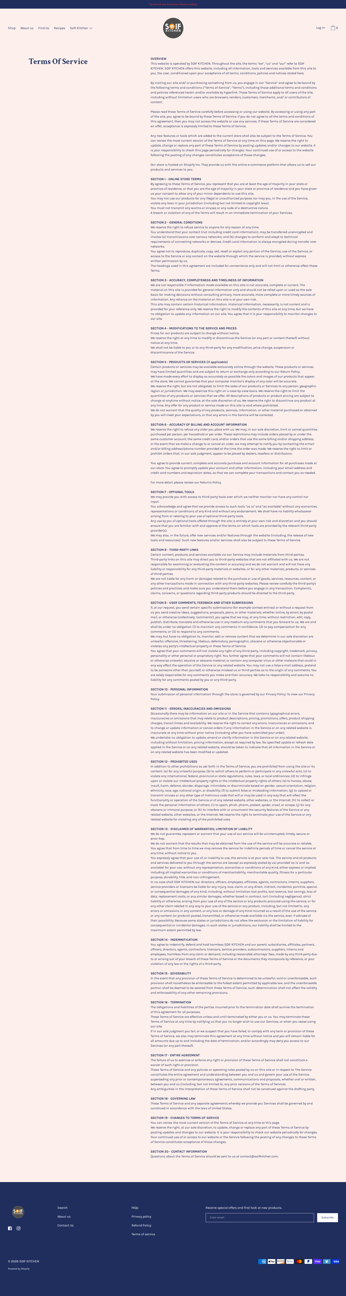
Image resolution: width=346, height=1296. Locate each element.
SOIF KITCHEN (29, 1261)
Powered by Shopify (18, 1268)
